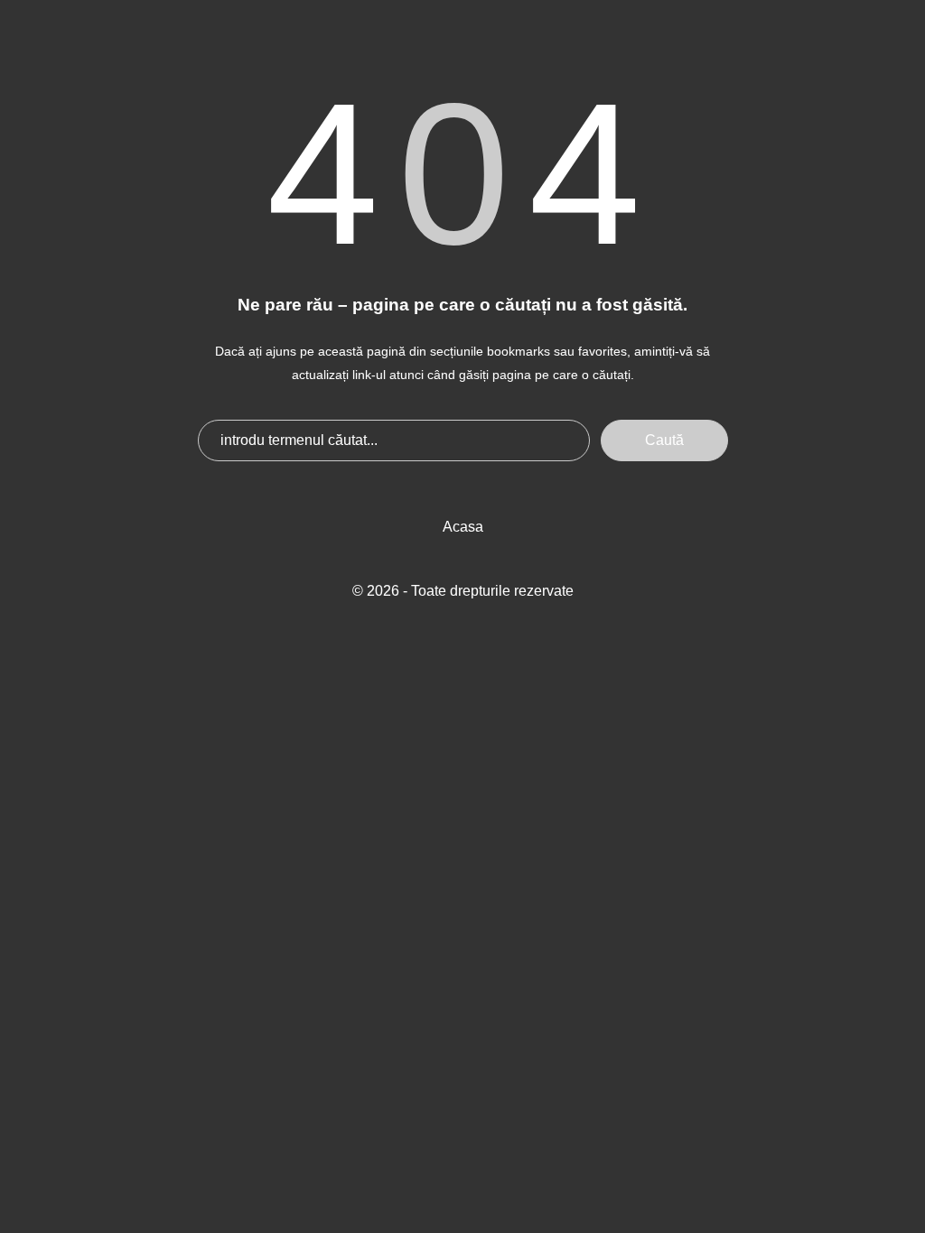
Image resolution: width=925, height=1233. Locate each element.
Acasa (463, 526)
